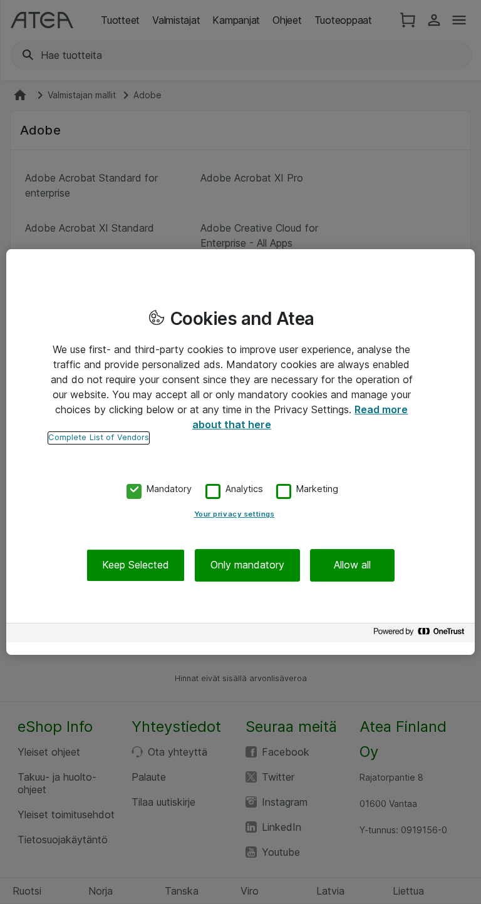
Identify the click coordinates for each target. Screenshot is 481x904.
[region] (240, 452)
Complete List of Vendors (98, 437)
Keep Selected (135, 565)
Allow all (352, 565)
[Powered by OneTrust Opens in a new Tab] (420, 634)
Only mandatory (247, 565)
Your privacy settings (234, 514)
